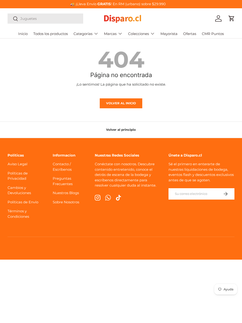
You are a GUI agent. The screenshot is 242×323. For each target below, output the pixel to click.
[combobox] (45, 18)
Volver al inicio (121, 103)
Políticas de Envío (23, 202)
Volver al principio (121, 129)
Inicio (23, 33)
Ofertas (189, 33)
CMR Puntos (213, 33)
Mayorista (168, 33)
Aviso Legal (17, 164)
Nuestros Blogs (66, 193)
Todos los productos (50, 33)
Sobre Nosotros (66, 202)
